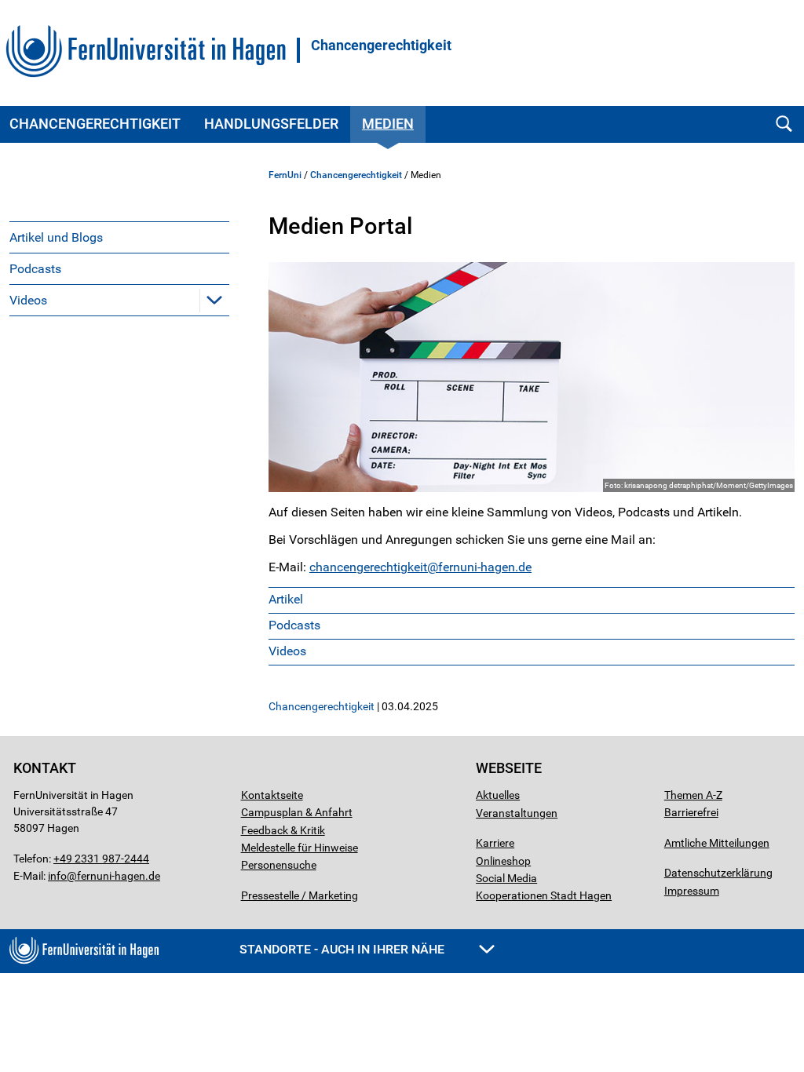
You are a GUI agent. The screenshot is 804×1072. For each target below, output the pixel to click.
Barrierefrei (691, 812)
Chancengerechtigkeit (381, 45)
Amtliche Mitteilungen (716, 843)
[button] (214, 300)
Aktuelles (498, 795)
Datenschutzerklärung (718, 872)
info (57, 876)
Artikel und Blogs (56, 237)
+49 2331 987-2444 (101, 858)
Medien (388, 123)
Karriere (495, 843)
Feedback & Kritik (283, 830)
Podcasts (35, 268)
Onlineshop (503, 861)
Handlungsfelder (271, 123)
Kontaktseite (272, 795)
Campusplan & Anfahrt (297, 812)
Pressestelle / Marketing (299, 895)
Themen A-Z (693, 795)
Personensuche (278, 865)
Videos (28, 300)
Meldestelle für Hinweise (299, 847)
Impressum (691, 890)
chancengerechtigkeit (368, 567)
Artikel (286, 599)
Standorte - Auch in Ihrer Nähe (343, 949)
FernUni (285, 175)
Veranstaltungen (516, 813)
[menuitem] (119, 237)
